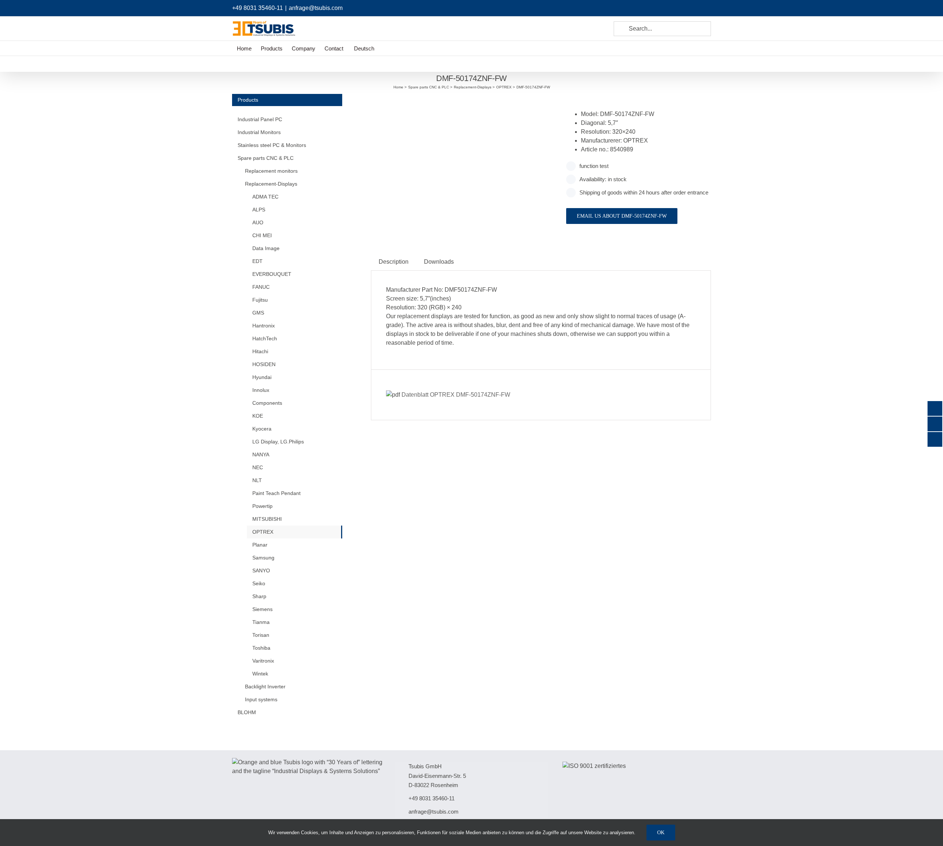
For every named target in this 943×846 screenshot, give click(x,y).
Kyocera (261, 429)
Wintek (260, 674)
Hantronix (263, 326)
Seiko (258, 583)
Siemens (262, 609)
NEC (257, 467)
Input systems (261, 699)
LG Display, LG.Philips (278, 442)
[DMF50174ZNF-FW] (463, 103)
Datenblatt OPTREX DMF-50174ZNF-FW (455, 395)
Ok (661, 832)
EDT (257, 261)
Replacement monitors (271, 171)
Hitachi (260, 351)
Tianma (261, 622)
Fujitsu (260, 300)
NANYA (260, 454)
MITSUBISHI (267, 519)
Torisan (260, 635)
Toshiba (261, 648)
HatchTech (264, 338)
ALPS (258, 210)
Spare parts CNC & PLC (266, 158)
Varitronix (263, 661)
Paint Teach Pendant (276, 493)
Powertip (262, 506)
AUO (257, 222)
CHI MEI (262, 235)
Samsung (263, 558)
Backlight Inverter (265, 686)
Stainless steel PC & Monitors (272, 145)
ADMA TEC (265, 197)
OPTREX (262, 532)
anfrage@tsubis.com (316, 8)
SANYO (261, 570)
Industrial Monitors (259, 132)
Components (267, 403)
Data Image (266, 248)
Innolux (260, 390)
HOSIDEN (264, 364)
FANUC (261, 287)
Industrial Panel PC (260, 119)
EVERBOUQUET (271, 274)
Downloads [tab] (439, 262)
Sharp (259, 596)
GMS (258, 313)
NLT (257, 480)
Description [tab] (394, 262)
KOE (257, 416)
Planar (259, 545)
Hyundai (261, 377)
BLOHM (247, 712)
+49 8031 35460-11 (257, 8)
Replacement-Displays (271, 184)
